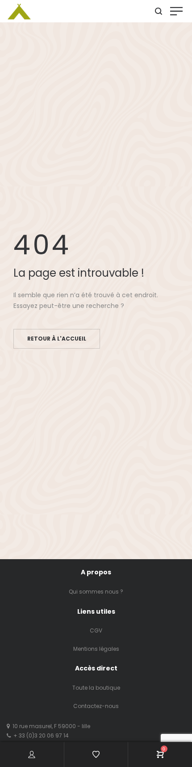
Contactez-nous (96, 706)
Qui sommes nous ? (96, 591)
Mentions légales (96, 649)
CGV (96, 630)
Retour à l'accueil (56, 338)
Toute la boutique (96, 687)
